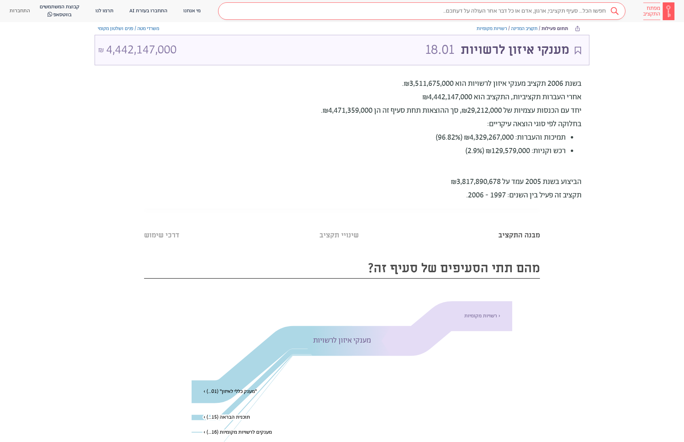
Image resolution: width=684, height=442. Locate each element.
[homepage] (658, 11)
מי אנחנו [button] (192, 11)
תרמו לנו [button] (104, 11)
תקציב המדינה (524, 28)
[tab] (519, 225)
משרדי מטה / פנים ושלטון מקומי (128, 28)
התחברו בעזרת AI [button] (148, 11)
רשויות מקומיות (492, 28)
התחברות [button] (20, 11)
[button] (421, 11)
